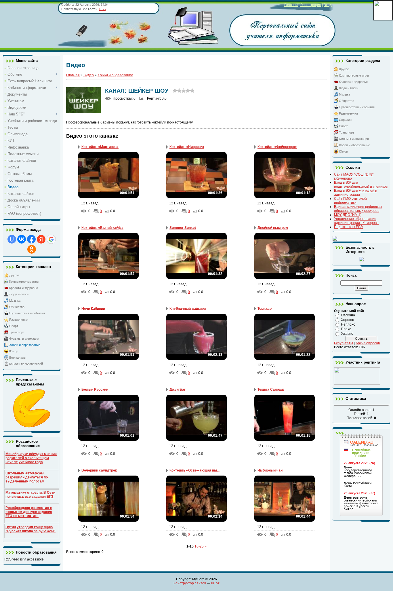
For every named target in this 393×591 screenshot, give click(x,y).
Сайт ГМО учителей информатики (350, 201)
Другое (14, 275)
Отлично (348, 315)
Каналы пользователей (26, 364)
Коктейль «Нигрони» (186, 147)
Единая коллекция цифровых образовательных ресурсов (358, 209)
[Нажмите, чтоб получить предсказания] (31, 426)
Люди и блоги (18, 294)
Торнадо (264, 309)
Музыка (14, 300)
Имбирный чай (270, 470)
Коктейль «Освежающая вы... (194, 470)
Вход (328, 5)
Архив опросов (368, 343)
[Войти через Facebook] (31, 239)
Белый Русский (94, 389)
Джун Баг (177, 389)
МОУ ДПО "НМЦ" (347, 215)
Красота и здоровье (23, 288)
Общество (16, 307)
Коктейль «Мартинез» (100, 147)
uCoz (215, 583)
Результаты (343, 343)
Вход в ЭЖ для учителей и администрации (355, 193)
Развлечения (18, 319)
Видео (88, 75)
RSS (102, 9)
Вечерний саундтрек (99, 470)
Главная (291, 5)
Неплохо (348, 324)
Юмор (13, 351)
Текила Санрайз (271, 389)
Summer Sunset (182, 228)
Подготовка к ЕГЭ (348, 227)
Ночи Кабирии (93, 309)
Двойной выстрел (272, 228)
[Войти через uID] (11, 239)
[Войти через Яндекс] (41, 239)
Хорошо (347, 320)
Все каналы (17, 357)
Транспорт (16, 332)
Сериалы (345, 119)
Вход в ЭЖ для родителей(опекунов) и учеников (361, 184)
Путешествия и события (27, 313)
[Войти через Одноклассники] (31, 249)
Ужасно (347, 334)
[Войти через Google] (51, 239)
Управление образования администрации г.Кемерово (356, 221)
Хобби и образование (24, 345)
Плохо (346, 329)
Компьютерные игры (24, 281)
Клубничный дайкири (187, 309)
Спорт (13, 326)
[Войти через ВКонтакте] (21, 239)
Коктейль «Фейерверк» (277, 147)
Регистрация (310, 5)
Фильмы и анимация (24, 338)
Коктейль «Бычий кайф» (102, 228)
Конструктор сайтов (189, 583)
